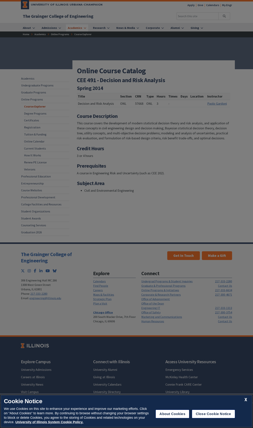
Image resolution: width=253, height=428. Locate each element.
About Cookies (172, 414)
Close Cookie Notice (213, 414)
